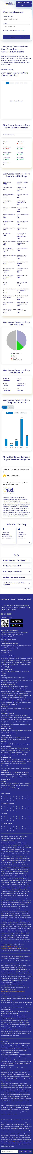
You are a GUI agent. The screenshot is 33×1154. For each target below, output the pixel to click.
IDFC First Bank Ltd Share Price (13, 720)
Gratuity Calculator (7, 698)
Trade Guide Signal (15, 709)
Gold (10, 753)
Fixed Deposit (5, 665)
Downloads (27, 783)
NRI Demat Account (26, 658)
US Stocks (22, 660)
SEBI (8, 772)
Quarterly (10, 407)
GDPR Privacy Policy (17, 783)
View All (27, 589)
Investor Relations (6, 775)
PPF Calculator (18, 698)
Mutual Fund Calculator (8, 693)
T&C (23, 30)
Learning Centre (17, 731)
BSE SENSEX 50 (13, 682)
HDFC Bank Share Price (7, 715)
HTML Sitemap (15, 788)
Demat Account (23, 748)
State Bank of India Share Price (10, 717)
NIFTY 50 (3, 678)
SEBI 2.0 (10, 786)
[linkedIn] (10, 615)
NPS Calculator (17, 702)
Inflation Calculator (6, 702)
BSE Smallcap (25, 678)
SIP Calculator (5, 687)
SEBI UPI (23, 5)
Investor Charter (6, 783)
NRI (13, 753)
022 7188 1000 (5, 652)
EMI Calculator (20, 693)
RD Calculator (23, 687)
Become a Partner (6, 737)
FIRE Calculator (12, 704)
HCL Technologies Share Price (13, 722)
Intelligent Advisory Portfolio (10, 660)
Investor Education (6, 777)
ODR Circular (16, 786)
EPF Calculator (12, 695)
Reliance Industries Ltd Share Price (20, 724)
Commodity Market (15, 671)
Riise (28, 709)
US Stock (27, 750)
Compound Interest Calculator (10, 689)
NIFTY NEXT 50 (13, 680)
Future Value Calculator (25, 695)
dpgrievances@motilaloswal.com (10, 948)
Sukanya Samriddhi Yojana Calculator (19, 700)
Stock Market (13, 748)
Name (5, 23)
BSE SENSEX (10, 678)
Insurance (12, 667)
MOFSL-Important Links (22, 772)
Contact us (4, 744)
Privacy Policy (25, 786)
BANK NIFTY (17, 678)
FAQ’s (10, 744)
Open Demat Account (23, 2)
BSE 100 (6, 682)
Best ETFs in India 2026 (19, 764)
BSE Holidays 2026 (17, 759)
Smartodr (4, 786)
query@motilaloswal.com (8, 639)
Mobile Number (8, 16)
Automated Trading (21, 755)
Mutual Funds (15, 658)
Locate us (16, 744)
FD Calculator (14, 687)
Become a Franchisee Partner (21, 737)
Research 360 (5, 709)
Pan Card (7, 768)
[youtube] (8, 615)
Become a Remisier (20, 739)
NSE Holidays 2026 (6, 759)
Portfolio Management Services (21, 662)
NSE (5, 772)
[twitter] (5, 615)
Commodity (18, 753)
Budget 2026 (4, 748)
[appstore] (16, 621)
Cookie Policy (24, 775)
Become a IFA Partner (7, 739)
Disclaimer (16, 775)
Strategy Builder (5, 711)
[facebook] (2, 615)
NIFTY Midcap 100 (23, 680)
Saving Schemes (25, 768)
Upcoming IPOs (5, 658)
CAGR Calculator (26, 691)
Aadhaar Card (15, 768)
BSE (2, 772)
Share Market (5, 671)
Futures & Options (6, 750)
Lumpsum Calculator (14, 691)
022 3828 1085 (5, 641)
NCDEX (12, 772)
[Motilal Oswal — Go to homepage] (8, 4)
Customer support (25, 744)
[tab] (7, 83)
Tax (2, 768)
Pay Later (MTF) (14, 665)
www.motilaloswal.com (14, 1142)
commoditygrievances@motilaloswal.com (13, 991)
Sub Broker (4, 753)
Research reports (6, 731)
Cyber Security (5, 788)
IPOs (14, 750)
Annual (4, 407)
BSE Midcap (4, 680)
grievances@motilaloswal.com (9, 946)
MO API (24, 709)
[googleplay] (16, 625)
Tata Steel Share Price (21, 715)
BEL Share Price (5, 726)
